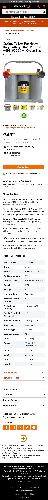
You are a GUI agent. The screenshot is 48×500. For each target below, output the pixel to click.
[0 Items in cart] (43, 6)
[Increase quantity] (9, 160)
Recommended (11, 372)
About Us (7, 394)
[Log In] (38, 6)
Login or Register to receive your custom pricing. (22, 128)
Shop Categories (10, 389)
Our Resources (10, 405)
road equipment (17, 30)
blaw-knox (30, 30)
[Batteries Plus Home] (21, 6)
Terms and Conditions (24, 490)
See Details (32, 24)
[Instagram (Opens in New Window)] (13, 427)
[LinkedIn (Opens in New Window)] (20, 427)
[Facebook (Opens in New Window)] (6, 427)
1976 (5, 33)
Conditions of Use (32, 487)
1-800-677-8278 (15, 417)
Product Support (11, 400)
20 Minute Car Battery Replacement (24, 1)
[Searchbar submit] (44, 11)
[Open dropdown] (39, 139)
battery (6, 30)
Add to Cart (23, 166)
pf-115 (38, 30)
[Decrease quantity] (9, 162)
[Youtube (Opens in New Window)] (34, 427)
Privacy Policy (24, 497)
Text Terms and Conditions (24, 494)
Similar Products (12, 378)
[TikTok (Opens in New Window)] (27, 427)
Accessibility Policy (16, 487)
